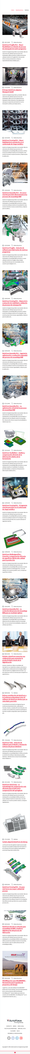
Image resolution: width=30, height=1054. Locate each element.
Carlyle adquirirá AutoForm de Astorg (14, 842)
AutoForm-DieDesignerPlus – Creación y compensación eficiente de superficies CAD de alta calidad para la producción (14, 557)
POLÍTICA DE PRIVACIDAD (10, 1028)
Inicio (12, 10)
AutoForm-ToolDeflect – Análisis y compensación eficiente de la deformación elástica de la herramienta (13, 456)
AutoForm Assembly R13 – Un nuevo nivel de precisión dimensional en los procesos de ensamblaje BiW (14, 195)
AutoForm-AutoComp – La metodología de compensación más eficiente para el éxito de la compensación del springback (14, 787)
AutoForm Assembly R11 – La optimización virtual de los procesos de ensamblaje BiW (14, 408)
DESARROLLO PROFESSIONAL (15, 1033)
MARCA (14, 1026)
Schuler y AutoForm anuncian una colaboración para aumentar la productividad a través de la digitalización (13, 659)
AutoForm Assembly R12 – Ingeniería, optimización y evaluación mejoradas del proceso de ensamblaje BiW (14, 355)
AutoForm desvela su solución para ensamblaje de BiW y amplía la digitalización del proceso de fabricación (14, 929)
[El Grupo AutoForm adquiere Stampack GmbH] (15, 76)
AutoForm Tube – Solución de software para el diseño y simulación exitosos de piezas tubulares (14, 744)
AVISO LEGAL (21, 1026)
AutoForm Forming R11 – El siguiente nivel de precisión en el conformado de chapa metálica (14, 507)
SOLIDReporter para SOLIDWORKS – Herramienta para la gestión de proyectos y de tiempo (14, 983)
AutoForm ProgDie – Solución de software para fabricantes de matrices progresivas (15, 250)
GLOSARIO (13, 1031)
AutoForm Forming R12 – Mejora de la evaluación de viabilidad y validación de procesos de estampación (14, 303)
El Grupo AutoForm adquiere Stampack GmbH (12, 91)
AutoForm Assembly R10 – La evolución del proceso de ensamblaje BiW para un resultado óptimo (14, 611)
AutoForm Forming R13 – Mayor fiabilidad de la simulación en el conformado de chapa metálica (13, 142)
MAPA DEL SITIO (22, 1028)
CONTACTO (9, 1026)
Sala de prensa (19, 10)
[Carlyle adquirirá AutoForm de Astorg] (15, 823)
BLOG (18, 1031)
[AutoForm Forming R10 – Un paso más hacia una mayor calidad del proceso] (15, 870)
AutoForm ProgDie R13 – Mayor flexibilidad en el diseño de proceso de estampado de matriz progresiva (14, 47)
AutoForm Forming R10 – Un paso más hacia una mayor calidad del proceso (13, 889)
